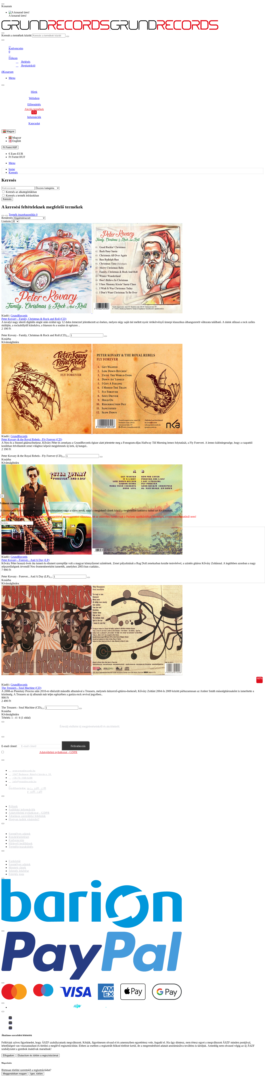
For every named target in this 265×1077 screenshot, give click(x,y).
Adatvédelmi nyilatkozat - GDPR (58, 752)
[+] (105, 336)
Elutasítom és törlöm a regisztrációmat (38, 1055)
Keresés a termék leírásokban (22, 195)
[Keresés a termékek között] (2, 33)
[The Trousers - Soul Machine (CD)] (132, 630)
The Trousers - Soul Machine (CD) (21, 687)
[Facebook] (10, 1017)
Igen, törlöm (36, 1073)
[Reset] (2, 4)
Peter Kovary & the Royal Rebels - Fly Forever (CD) (31, 439)
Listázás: (6, 221)
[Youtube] (10, 1027)
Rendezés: (7, 217)
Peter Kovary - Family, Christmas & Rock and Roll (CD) (33, 318)
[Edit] (2, 40)
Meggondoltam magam (15, 1073)
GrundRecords (19, 315)
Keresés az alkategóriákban (21, 191)
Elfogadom (8, 1055)
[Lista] (6, 215)
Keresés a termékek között (16, 35)
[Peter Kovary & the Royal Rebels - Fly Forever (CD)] (132, 389)
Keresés (13, 172)
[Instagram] (10, 1022)
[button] (15, 137)
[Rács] (2, 215)
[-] (67, 336)
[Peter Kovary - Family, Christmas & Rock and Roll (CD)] (132, 268)
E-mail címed (9, 746)
